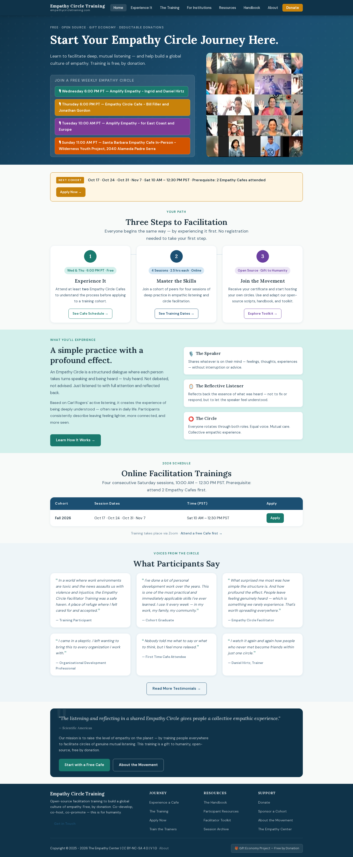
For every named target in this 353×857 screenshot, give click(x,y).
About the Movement (138, 764)
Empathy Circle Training (77, 7)
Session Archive (216, 829)
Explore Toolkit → (262, 313)
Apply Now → (71, 192)
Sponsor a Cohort (272, 811)
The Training (169, 8)
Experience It (141, 8)
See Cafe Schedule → (90, 313)
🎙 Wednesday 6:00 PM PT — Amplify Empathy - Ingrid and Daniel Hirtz (121, 91)
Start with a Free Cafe (84, 764)
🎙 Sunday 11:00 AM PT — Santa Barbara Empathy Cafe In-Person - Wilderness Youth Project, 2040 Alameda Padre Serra (117, 145)
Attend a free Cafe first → (201, 533)
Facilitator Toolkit (217, 820)
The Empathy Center (275, 829)
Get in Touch (65, 823)
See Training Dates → (176, 313)
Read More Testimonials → (176, 688)
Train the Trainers (163, 829)
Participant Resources (221, 811)
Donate (292, 8)
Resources (227, 8)
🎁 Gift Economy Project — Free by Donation (267, 848)
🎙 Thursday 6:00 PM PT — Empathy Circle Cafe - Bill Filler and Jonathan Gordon (114, 107)
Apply (275, 518)
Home (118, 8)
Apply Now (157, 820)
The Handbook (215, 802)
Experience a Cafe (164, 802)
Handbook (252, 8)
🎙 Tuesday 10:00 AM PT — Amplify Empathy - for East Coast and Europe (116, 126)
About (273, 8)
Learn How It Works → (75, 440)
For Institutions (199, 8)
